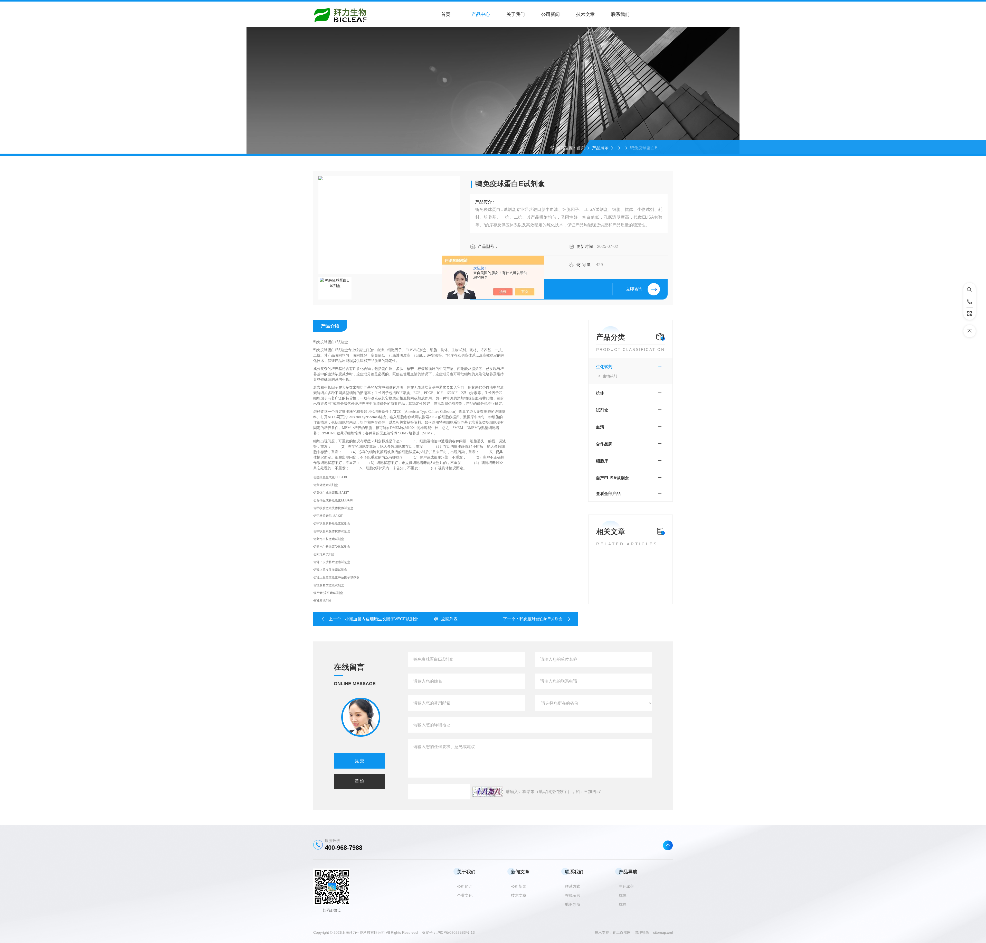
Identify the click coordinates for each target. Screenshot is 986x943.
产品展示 (600, 148)
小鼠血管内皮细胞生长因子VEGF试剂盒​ (381, 619)
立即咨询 (634, 289)
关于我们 (515, 14)
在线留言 (572, 895)
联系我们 (620, 14)
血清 (600, 427)
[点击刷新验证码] (487, 792)
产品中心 (480, 14)
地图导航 (572, 904)
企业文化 (464, 895)
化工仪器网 (624, 932)
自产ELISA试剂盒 (612, 478)
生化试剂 (604, 367)
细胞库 (602, 461)
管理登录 (642, 932)
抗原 (623, 904)
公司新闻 (550, 14)
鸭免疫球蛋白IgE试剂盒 (541, 619)
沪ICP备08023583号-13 (455, 932)
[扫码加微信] (969, 313)
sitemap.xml (663, 932)
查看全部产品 (608, 493)
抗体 (600, 393)
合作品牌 (604, 444)
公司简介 (464, 886)
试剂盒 (602, 410)
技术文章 (585, 14)
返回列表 (449, 619)
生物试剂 (610, 376)
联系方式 (572, 886)
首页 (445, 14)
